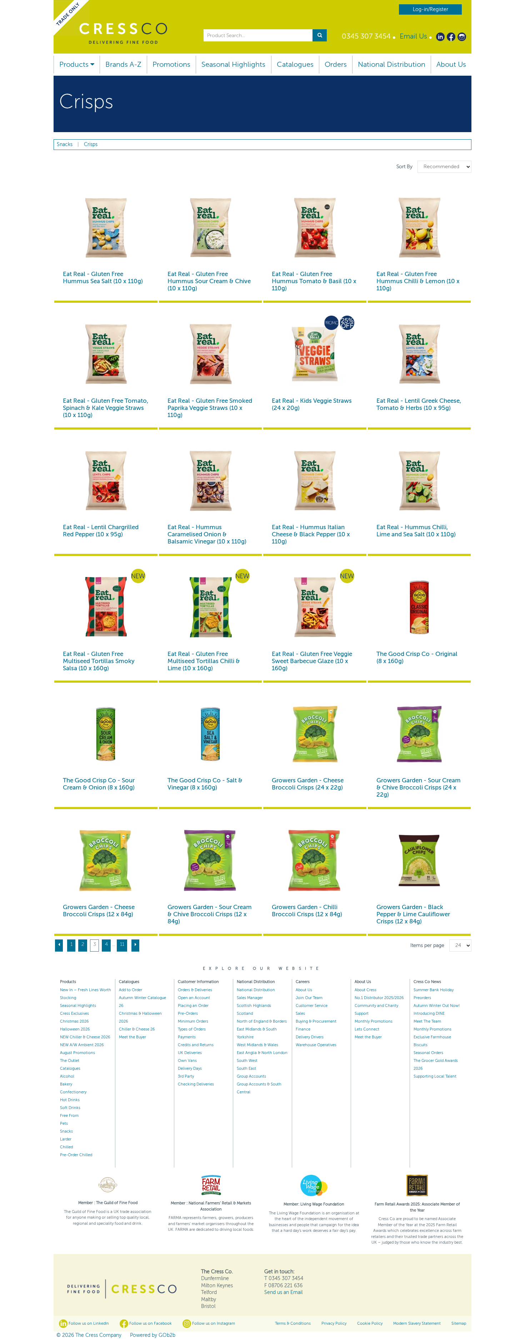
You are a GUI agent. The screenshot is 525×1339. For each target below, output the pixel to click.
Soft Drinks (70, 1107)
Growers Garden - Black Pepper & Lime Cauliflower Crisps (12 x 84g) (413, 914)
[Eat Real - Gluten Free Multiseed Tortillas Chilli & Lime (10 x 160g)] (211, 608)
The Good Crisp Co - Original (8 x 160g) (417, 658)
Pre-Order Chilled (76, 1155)
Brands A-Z (123, 64)
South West (247, 1060)
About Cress (365, 990)
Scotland (245, 1013)
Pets (64, 1123)
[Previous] (59, 945)
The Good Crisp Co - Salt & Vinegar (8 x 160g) (205, 784)
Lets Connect (367, 1029)
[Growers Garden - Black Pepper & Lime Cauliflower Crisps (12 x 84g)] (419, 861)
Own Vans (187, 1060)
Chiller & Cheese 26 (137, 1029)
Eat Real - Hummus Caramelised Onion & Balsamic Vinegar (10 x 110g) (207, 534)
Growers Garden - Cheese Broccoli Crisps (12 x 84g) (99, 911)
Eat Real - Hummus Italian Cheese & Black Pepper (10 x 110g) (311, 534)
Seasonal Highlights (233, 64)
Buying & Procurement (316, 1021)
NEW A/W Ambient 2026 (82, 1045)
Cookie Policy (369, 1323)
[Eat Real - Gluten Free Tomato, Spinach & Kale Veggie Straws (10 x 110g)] (106, 354)
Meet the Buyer (132, 1037)
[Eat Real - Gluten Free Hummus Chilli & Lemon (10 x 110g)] (419, 228)
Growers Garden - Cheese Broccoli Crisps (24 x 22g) (308, 784)
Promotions (171, 64)
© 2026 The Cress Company (88, 1335)
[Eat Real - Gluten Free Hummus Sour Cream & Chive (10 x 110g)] (211, 228)
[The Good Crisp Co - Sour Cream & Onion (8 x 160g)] (106, 734)
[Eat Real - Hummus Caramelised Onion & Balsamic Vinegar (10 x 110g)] (211, 481)
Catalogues (295, 64)
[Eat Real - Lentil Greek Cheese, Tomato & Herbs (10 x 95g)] (419, 354)
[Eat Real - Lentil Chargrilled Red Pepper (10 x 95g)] (106, 481)
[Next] (135, 945)
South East (246, 1068)
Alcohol (67, 1076)
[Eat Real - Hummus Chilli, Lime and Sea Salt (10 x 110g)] (419, 481)
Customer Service (312, 1005)
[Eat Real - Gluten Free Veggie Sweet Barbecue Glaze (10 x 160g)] (315, 608)
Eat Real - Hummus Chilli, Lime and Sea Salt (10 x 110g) (416, 531)
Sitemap (458, 1323)
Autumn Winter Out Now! (437, 1005)
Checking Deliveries (196, 1084)
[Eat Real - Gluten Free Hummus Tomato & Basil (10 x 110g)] (315, 228)
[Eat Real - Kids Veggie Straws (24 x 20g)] (315, 354)
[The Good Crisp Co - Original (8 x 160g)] (419, 608)
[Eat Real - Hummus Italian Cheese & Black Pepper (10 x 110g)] (315, 481)
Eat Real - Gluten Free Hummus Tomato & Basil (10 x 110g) (314, 281)
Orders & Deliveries (195, 990)
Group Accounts (251, 1076)
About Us (451, 64)
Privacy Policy (333, 1323)
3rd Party (186, 1076)
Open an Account (194, 998)
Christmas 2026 (74, 1021)
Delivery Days (190, 1068)
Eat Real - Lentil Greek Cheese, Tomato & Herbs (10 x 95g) (418, 404)
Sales (300, 1013)
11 (122, 944)
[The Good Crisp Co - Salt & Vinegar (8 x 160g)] (211, 734)
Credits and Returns (196, 1045)
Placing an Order (193, 1005)
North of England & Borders (262, 1021)
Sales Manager (250, 998)
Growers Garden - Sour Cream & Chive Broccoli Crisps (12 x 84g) (210, 914)
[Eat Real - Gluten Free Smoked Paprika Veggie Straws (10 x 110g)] (211, 354)
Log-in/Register (430, 9)
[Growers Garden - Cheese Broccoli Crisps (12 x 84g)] (106, 861)
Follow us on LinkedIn (88, 1323)
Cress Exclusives (74, 1013)
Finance (303, 1029)
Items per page (427, 945)
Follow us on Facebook (150, 1323)
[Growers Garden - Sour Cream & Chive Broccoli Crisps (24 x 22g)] (419, 734)
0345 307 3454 (366, 36)
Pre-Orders (188, 1013)
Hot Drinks (70, 1100)
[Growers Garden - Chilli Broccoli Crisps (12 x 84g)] (315, 861)
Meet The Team (427, 1021)
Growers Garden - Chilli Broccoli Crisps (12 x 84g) (307, 911)
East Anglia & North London (262, 1052)
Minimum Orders (193, 1021)
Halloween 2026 (75, 1029)
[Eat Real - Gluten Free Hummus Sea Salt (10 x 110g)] (106, 228)
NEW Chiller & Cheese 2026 (85, 1037)
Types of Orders (192, 1029)
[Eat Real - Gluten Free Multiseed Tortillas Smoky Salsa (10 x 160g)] (106, 608)
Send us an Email (283, 1292)
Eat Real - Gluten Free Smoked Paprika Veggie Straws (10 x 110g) (210, 407)
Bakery (66, 1084)
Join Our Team (309, 998)
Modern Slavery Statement (417, 1323)
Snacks (66, 1131)
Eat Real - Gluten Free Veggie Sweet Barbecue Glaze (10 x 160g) (312, 661)
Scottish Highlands (254, 1005)
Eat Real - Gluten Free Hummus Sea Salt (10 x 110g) (103, 278)
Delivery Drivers (310, 1037)
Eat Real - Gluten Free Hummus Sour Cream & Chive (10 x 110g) (209, 281)
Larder (65, 1139)
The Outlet (69, 1060)
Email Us (413, 36)
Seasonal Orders (428, 1052)
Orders (336, 64)
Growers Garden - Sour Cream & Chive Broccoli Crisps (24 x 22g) (418, 787)
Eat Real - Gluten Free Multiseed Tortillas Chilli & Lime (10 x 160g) (204, 661)
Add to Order (130, 990)
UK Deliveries (190, 1052)
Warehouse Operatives (316, 1045)
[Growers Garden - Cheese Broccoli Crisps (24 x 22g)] (315, 734)
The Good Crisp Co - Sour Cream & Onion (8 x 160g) (99, 784)
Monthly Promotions (373, 1021)
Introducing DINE (429, 1013)
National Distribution (391, 64)
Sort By (405, 166)
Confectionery (73, 1092)
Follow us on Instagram (213, 1323)
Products (74, 64)
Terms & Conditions (293, 1323)
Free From (69, 1115)
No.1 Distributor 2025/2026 (379, 998)
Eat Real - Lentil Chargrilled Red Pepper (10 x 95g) (101, 531)
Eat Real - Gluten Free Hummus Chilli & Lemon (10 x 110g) (418, 281)
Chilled (66, 1147)
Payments (187, 1037)
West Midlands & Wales (257, 1045)
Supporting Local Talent (435, 1076)
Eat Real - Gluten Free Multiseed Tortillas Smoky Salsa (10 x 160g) (99, 661)
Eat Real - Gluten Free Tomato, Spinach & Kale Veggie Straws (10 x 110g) (105, 407)
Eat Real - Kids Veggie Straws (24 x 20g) (312, 404)
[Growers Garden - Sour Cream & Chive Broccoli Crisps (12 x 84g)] (211, 861)
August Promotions (77, 1052)
